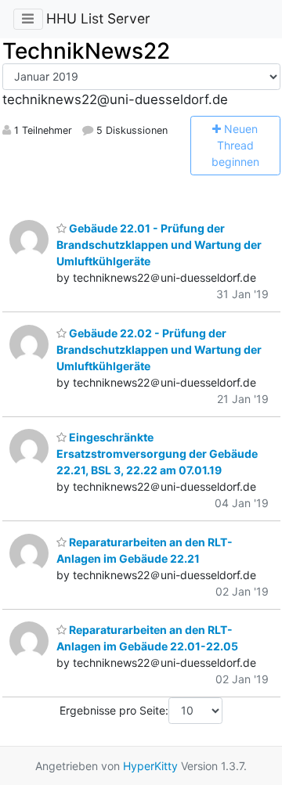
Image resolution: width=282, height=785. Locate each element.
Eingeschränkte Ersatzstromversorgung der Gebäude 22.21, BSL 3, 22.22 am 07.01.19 (157, 453)
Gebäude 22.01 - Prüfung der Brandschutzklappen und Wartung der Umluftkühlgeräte (159, 244)
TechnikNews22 (86, 51)
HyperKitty (150, 765)
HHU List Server (98, 18)
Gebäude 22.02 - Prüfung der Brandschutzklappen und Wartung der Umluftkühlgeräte (159, 349)
